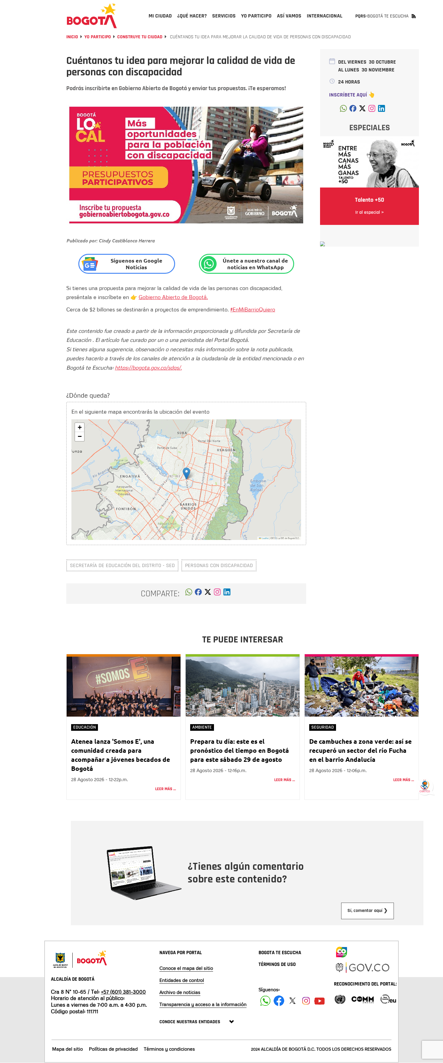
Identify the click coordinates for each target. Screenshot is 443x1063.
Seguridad (322, 727)
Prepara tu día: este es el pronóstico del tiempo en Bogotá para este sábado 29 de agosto (239, 750)
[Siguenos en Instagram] (306, 1000)
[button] (186, 473)
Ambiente (202, 727)
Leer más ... (165, 789)
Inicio (72, 37)
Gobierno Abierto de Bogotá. (173, 297)
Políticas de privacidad (113, 1049)
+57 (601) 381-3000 (123, 991)
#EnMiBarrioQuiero (252, 309)
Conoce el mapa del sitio (186, 968)
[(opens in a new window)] (217, 593)
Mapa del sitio (67, 1049)
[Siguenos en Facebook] (265, 1000)
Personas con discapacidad (219, 565)
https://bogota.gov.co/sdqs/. (148, 367)
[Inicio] (92, 15)
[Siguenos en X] (292, 1000)
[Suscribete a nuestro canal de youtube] (319, 1000)
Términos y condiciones (169, 1049)
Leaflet (265, 538)
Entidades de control (181, 980)
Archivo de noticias (179, 992)
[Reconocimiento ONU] (340, 998)
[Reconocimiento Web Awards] (388, 998)
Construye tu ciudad (139, 37)
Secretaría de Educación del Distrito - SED (122, 565)
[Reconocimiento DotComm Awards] (362, 998)
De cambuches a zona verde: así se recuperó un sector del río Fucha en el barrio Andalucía (360, 750)
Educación (84, 727)
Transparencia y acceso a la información (203, 1004)
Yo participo (97, 37)
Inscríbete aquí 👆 (352, 94)
